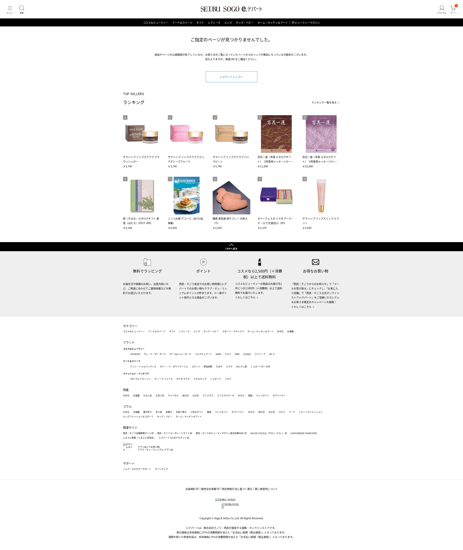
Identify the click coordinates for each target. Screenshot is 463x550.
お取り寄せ (181, 411)
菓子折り (147, 411)
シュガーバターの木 (260, 366)
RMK (237, 353)
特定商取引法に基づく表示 (237, 489)
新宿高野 (208, 366)
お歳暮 (290, 331)
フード (292, 411)
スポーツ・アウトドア (233, 331)
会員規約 (190, 489)
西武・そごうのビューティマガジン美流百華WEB (220, 433)
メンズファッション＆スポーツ (138, 416)
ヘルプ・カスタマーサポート (137, 468)
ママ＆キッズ (200, 378)
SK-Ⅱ (272, 353)
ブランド (129, 342)
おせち (241, 395)
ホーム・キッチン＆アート (273, 22)
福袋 (250, 395)
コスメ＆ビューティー (155, 22)
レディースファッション (310, 411)
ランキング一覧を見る (324, 102)
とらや (229, 366)
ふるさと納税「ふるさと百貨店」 (139, 437)
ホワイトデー (279, 395)
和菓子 (169, 411)
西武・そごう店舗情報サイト (137, 433)
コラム (127, 406)
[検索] (21, 9)
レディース (214, 22)
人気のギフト (196, 411)
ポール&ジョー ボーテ (180, 353)
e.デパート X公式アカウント (173, 437)
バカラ (228, 378)
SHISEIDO (135, 353)
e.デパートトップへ (231, 77)
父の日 (195, 395)
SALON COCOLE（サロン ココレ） (267, 433)
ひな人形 (147, 395)
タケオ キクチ (183, 378)
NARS (218, 353)
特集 (126, 390)
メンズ (228, 22)
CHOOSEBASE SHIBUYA (302, 433)
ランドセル (173, 395)
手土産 (159, 411)
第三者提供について (266, 489)
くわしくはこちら (245, 297)
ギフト (200, 22)
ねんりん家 (241, 366)
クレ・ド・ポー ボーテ (155, 353)
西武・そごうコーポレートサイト (173, 433)
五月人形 (160, 395)
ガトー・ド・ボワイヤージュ (174, 366)
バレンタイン (262, 395)
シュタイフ (215, 378)
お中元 (280, 331)
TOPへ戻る (231, 248)
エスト (228, 353)
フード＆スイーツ (182, 22)
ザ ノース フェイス (163, 378)
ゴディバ (196, 366)
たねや (219, 366)
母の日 (185, 395)
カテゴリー (130, 326)
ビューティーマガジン (307, 22)
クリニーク (260, 353)
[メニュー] (10, 9)
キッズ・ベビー (245, 22)
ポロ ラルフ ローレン (140, 378)
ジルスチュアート (203, 353)
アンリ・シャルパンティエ (143, 366)
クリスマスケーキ (225, 395)
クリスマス (208, 395)
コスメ (282, 411)
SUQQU (247, 353)
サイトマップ (161, 468)
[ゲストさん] (441, 9)
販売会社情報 (208, 489)
